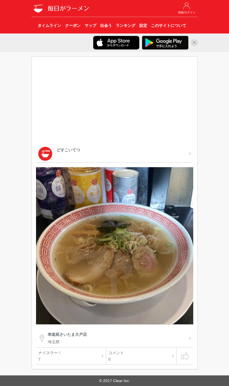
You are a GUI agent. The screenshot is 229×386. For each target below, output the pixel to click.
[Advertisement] (114, 103)
